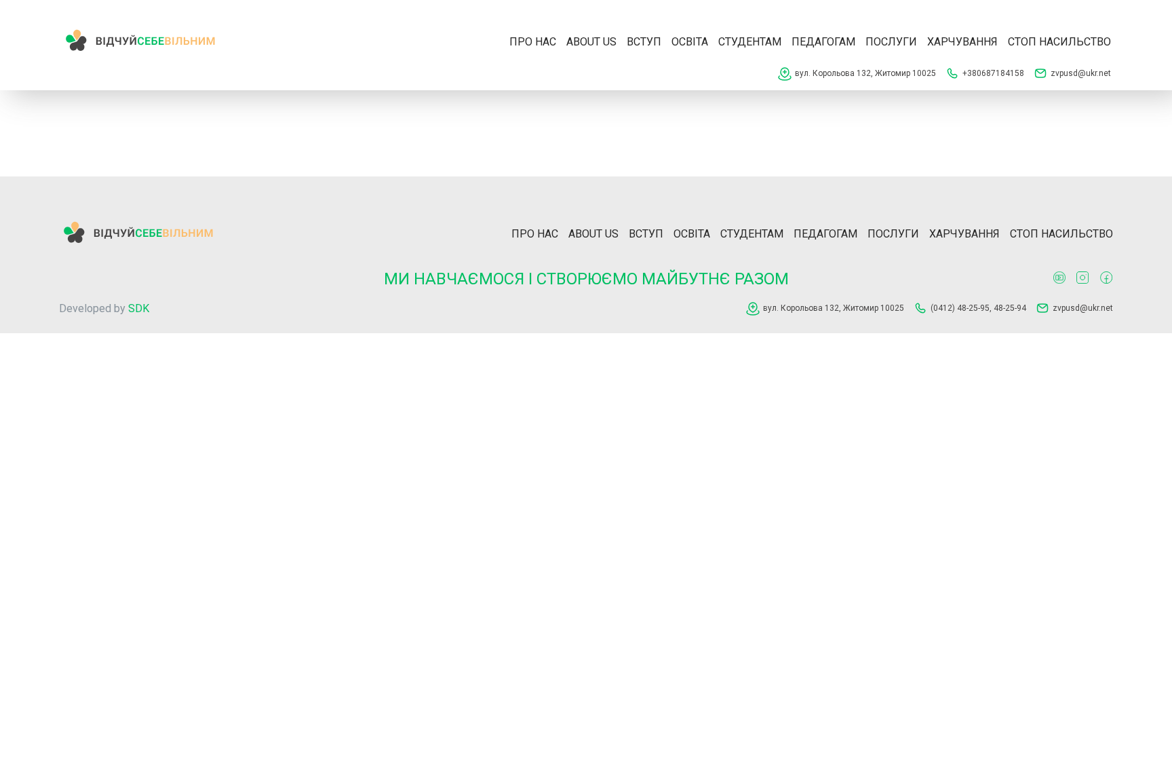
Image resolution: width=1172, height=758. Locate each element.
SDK (138, 308)
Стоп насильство (1059, 41)
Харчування (962, 41)
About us (591, 41)
